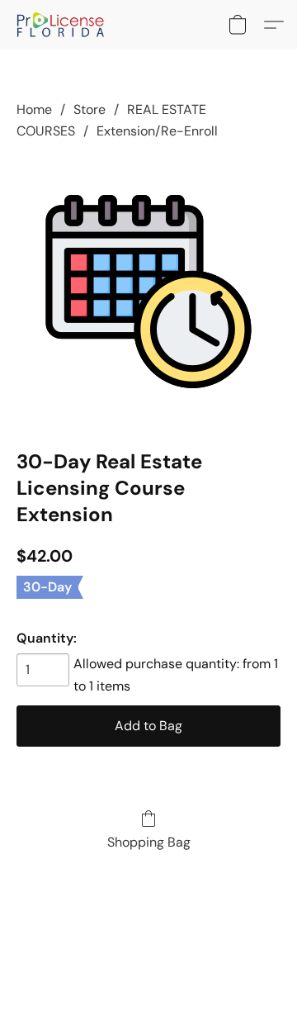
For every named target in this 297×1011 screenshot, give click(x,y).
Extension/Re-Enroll (157, 131)
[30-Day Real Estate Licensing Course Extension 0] (148, 291)
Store (89, 109)
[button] (63, 25)
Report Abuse (148, 938)
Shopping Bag (149, 842)
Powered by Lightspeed (149, 966)
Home (34, 109)
